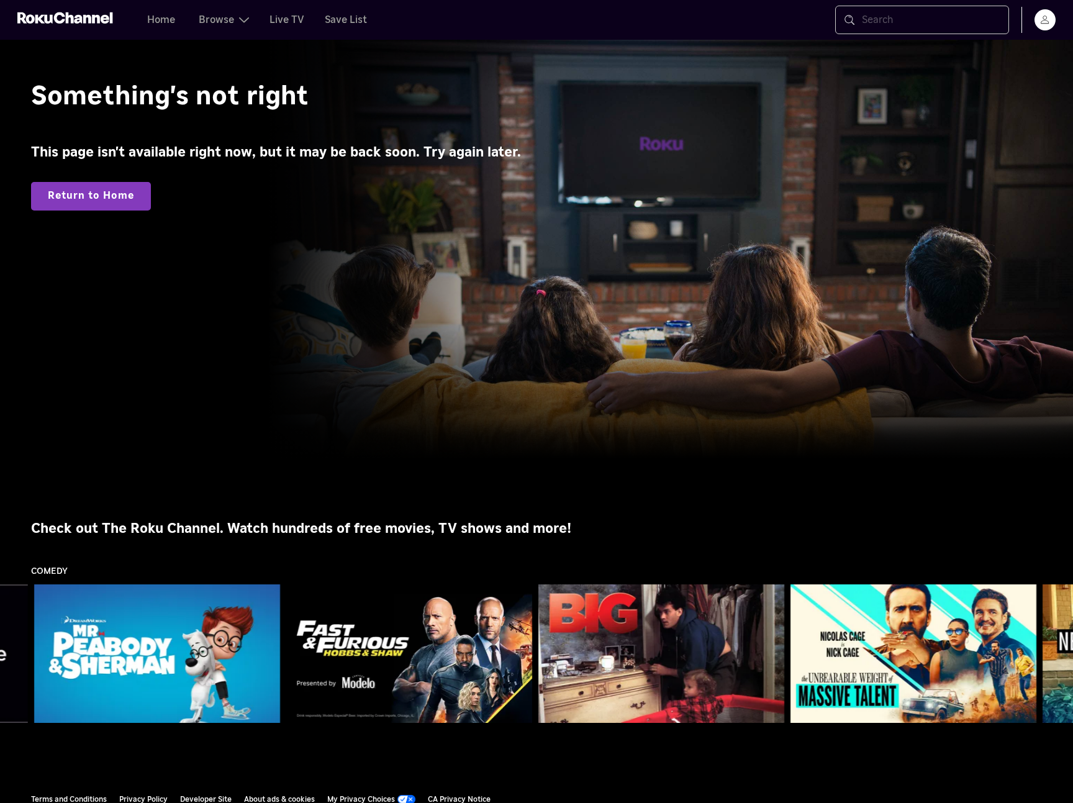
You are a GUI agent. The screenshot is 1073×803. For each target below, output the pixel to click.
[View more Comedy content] (1057, 654)
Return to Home (91, 196)
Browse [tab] (216, 20)
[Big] (661, 654)
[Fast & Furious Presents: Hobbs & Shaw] (409, 654)
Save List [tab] (346, 20)
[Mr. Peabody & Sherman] (157, 654)
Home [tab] (161, 20)
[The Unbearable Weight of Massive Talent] (913, 654)
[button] (159, 653)
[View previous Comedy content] (15, 654)
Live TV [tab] (286, 20)
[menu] (1045, 19)
